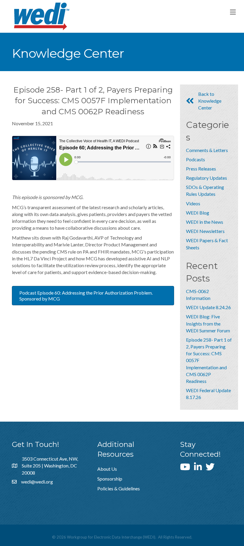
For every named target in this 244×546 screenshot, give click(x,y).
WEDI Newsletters (205, 231)
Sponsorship (109, 478)
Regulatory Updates (206, 178)
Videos (193, 203)
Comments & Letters (207, 150)
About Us (107, 469)
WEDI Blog (197, 212)
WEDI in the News (204, 222)
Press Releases (201, 168)
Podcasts (195, 159)
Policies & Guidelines (118, 488)
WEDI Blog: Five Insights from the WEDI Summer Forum (208, 323)
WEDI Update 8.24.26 (208, 307)
